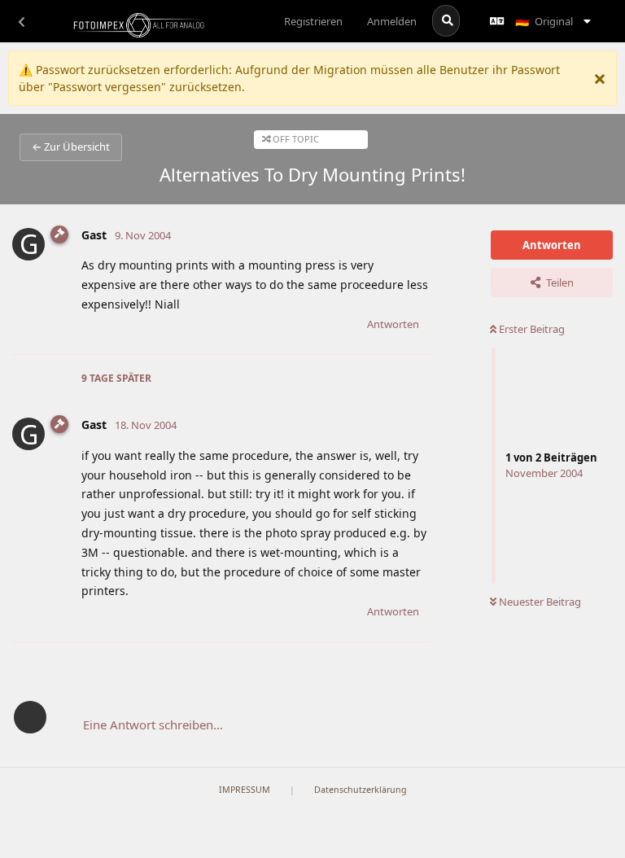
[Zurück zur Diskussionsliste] (21, 21)
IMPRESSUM (244, 789)
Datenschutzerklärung (360, 789)
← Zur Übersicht (71, 146)
